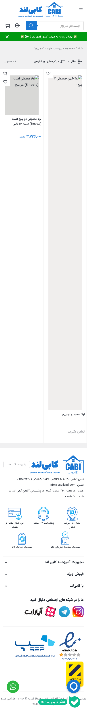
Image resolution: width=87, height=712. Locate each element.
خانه (80, 48)
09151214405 (24, 479)
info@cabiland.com (62, 485)
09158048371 (42, 479)
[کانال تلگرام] (64, 611)
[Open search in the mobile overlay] (55, 25)
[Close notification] (7, 37)
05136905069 (60, 479)
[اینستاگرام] (78, 611)
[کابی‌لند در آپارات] (40, 611)
